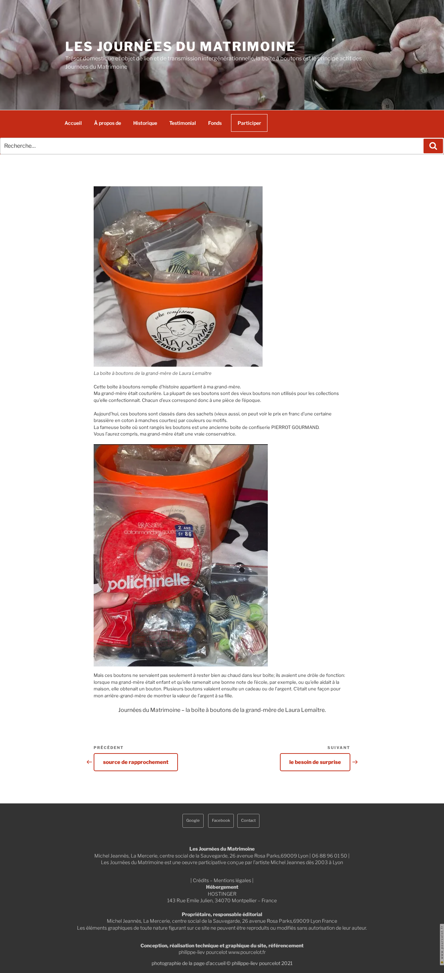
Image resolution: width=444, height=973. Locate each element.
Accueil (73, 123)
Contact (248, 820)
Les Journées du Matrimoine (180, 46)
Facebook (221, 820)
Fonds (215, 123)
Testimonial (182, 123)
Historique (145, 123)
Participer (249, 123)
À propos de (107, 123)
